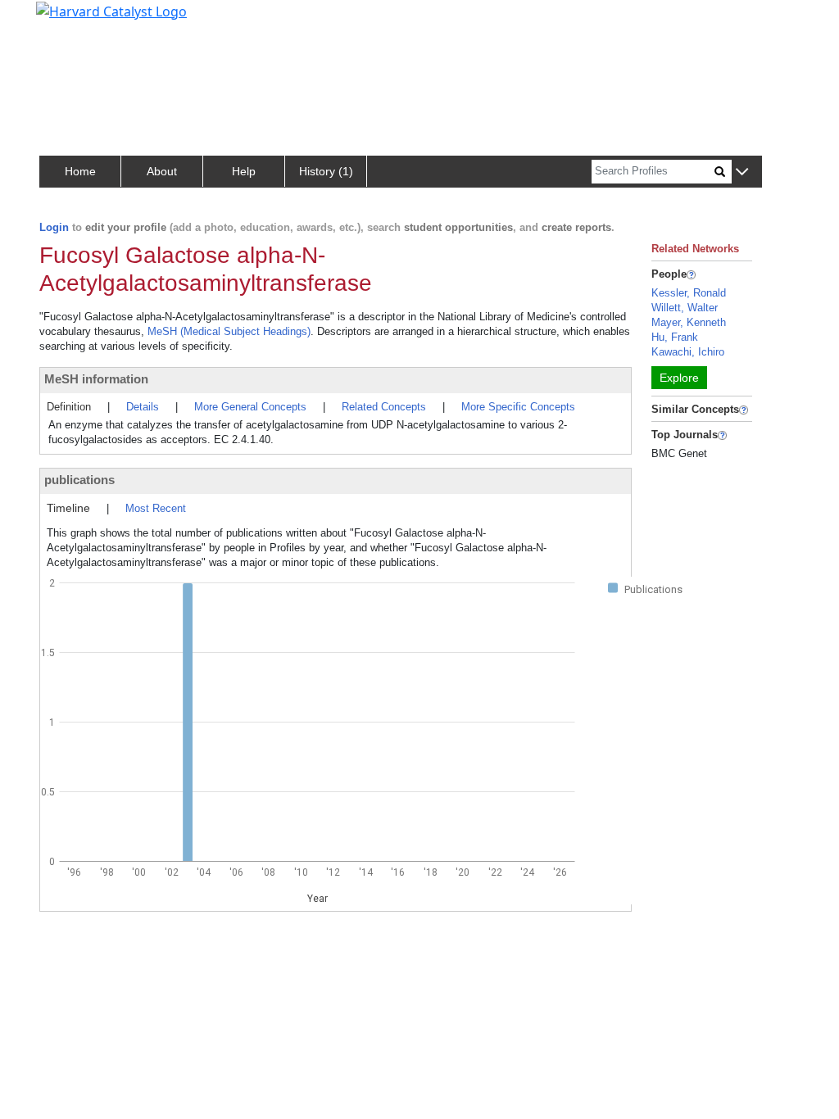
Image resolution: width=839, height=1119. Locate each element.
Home (80, 171)
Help (244, 171)
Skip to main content (68, 19)
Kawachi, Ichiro (687, 352)
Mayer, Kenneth (688, 322)
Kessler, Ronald (688, 293)
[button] (742, 172)
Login (54, 227)
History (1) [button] (326, 171)
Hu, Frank (674, 337)
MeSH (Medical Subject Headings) (229, 331)
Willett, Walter (684, 307)
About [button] (162, 171)
